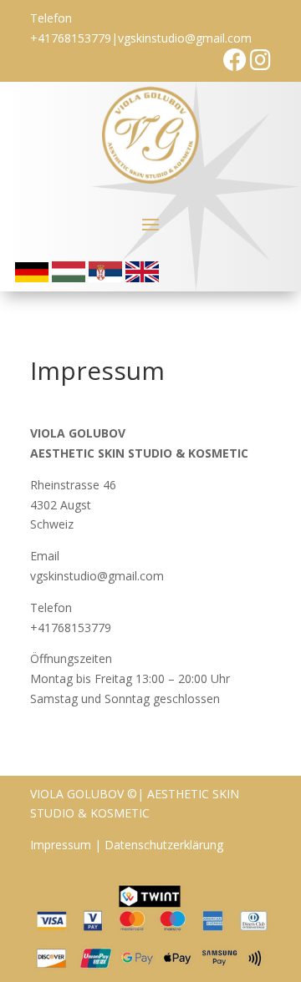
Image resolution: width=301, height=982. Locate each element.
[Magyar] (68, 278)
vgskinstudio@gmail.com (185, 38)
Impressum (60, 845)
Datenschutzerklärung (164, 845)
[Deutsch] (31, 278)
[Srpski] (105, 278)
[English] (142, 278)
